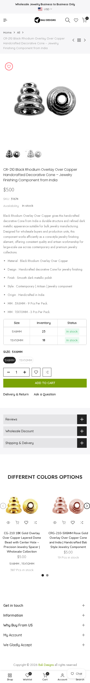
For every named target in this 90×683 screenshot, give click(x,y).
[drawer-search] (67, 20)
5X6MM (9, 360)
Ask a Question (45, 394)
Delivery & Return (16, 394)
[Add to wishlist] (9, 66)
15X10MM (25, 360)
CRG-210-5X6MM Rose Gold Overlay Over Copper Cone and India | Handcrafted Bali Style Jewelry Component (68, 540)
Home (7, 32)
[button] (36, 372)
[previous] (3, 506)
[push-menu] (5, 20)
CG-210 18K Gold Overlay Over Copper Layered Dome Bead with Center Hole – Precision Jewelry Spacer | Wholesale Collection (22, 542)
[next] (87, 506)
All (18, 32)
